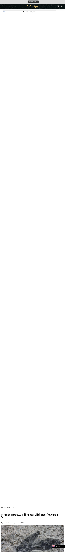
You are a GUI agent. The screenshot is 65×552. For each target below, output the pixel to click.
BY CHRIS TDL (33, 2)
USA (14, 507)
